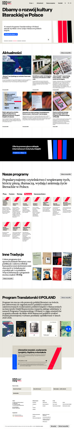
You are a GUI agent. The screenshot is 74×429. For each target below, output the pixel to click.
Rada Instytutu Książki (56, 405)
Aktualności (45, 402)
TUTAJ (19, 275)
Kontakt (44, 405)
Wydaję (19, 194)
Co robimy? (55, 402)
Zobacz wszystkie (66, 53)
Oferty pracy (45, 421)
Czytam (11, 194)
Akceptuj (53, 426)
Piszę (4, 194)
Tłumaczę (28, 194)
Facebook (34, 402)
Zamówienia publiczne (47, 417)
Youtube (34, 407)
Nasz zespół (55, 404)
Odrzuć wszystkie (63, 426)
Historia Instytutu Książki (67, 404)
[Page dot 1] (6, 41)
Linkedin (34, 409)
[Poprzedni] (66, 329)
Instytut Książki (6, 3)
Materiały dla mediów (66, 405)
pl (68, 3)
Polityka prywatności (36, 414)
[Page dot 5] (24, 41)
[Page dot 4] (19, 41)
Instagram (34, 404)
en (70, 3)
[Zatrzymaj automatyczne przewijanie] (48, 39)
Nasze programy (45, 404)
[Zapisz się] (46, 361)
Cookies (34, 416)
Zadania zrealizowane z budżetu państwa (46, 419)
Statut (64, 402)
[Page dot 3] (15, 41)
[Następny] (69, 329)
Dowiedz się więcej (39, 426)
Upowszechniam (40, 194)
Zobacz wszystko (8, 278)
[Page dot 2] (10, 41)
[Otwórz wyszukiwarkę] (65, 3)
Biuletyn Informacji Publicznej (46, 415)
